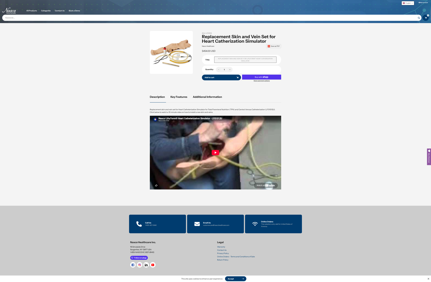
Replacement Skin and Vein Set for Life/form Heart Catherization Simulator (245, 60)
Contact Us (221, 250)
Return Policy (222, 260)
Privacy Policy (223, 253)
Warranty (221, 247)
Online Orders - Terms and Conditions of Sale (236, 256)
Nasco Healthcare (208, 46)
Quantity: (209, 69)
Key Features (178, 96)
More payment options (262, 81)
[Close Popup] (428, 278)
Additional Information (207, 96)
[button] (408, 3)
